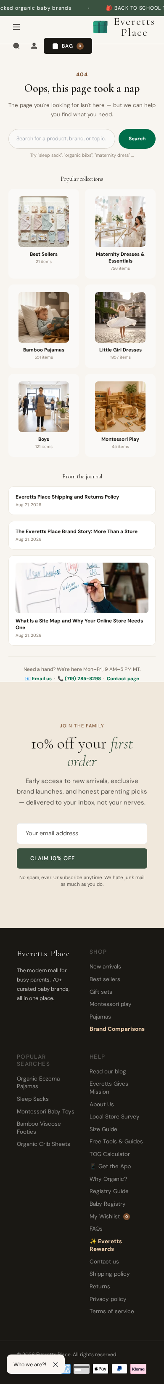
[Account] (34, 46)
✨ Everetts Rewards (106, 1245)
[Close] (55, 1365)
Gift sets (101, 991)
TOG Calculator (110, 1154)
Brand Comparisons (117, 1029)
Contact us (104, 1261)
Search (137, 138)
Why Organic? (108, 1179)
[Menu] (16, 27)
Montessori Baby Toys (45, 1111)
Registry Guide (109, 1191)
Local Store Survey (115, 1116)
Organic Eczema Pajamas (38, 1082)
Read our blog (108, 1071)
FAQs (96, 1228)
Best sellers (105, 979)
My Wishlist (109, 1216)
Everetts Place (135, 27)
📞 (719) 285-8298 (79, 679)
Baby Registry (108, 1203)
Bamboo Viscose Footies (39, 1127)
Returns (100, 1286)
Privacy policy (108, 1299)
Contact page (123, 679)
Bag (72, 46)
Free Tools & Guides (116, 1141)
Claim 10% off (52, 858)
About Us (102, 1104)
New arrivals (105, 966)
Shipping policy (110, 1273)
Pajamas (100, 1016)
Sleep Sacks (33, 1098)
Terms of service (112, 1311)
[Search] (16, 46)
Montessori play (111, 1004)
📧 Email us (38, 679)
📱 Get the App (110, 1166)
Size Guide (103, 1129)
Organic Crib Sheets (43, 1144)
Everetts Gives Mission (109, 1087)
